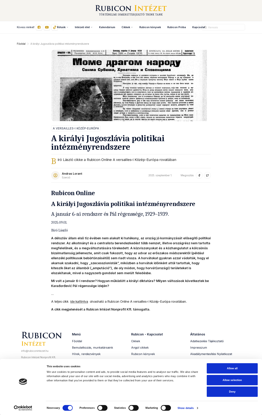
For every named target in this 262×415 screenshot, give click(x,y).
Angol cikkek (140, 347)
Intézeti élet (82, 27)
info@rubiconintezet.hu (34, 350)
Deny (232, 391)
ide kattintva (79, 301)
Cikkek (126, 27)
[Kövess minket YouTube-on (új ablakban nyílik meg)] (47, 27)
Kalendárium (107, 27)
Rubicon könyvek (150, 27)
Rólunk (61, 27)
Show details (186, 407)
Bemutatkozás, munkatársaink (92, 347)
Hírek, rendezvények (86, 354)
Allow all (232, 368)
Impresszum (198, 347)
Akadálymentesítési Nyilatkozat (211, 354)
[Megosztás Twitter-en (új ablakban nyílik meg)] (207, 175)
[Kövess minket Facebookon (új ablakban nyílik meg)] (39, 27)
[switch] (102, 408)
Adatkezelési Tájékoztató (207, 341)
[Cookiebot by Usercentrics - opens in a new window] (23, 408)
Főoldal (21, 43)
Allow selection (232, 380)
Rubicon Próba (176, 27)
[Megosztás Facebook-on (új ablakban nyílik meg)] (199, 175)
